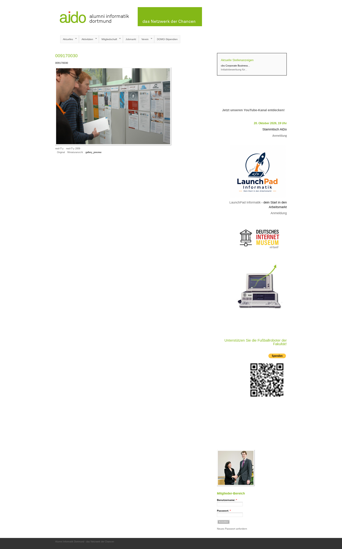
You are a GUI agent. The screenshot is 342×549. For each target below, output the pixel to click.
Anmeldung (279, 136)
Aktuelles (66, 39)
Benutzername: (227, 500)
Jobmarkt (131, 39)
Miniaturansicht (75, 152)
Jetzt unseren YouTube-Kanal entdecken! (253, 110)
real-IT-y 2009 (73, 148)
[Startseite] (128, 25)
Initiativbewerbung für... (234, 69)
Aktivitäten (86, 39)
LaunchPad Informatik (245, 202)
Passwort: (224, 510)
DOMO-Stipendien (167, 39)
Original (61, 152)
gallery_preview (93, 152)
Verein (144, 39)
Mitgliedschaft (108, 39)
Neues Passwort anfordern (232, 528)
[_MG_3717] (236, 485)
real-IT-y (59, 148)
